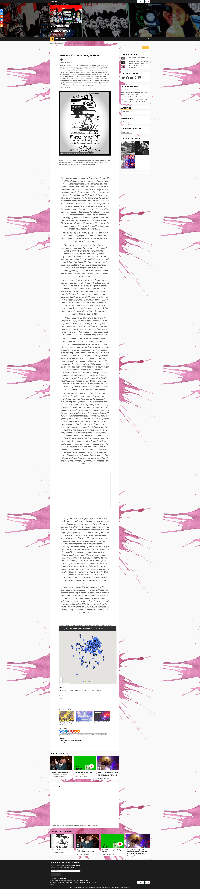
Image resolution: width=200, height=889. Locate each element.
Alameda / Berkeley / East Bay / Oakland (72, 880)
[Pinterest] (72, 731)
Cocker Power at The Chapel (83, 721)
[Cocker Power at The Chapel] (84, 716)
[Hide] (0, 29)
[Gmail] (69, 731)
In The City (87, 880)
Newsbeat (63, 39)
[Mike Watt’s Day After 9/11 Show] (62, 841)
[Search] (148, 38)
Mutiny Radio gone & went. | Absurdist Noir (132, 92)
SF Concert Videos (55, 882)
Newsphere (118, 887)
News (88, 882)
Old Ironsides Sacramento (101, 734)
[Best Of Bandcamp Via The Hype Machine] (85, 763)
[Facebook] (60, 731)
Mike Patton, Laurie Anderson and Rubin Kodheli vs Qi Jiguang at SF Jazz (66, 723)
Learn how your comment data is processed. (86, 825)
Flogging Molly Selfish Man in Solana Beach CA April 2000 (71, 740)
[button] (66, 14)
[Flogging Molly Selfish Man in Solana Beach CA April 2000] (61, 763)
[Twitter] (63, 731)
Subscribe (56, 875)
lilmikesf (70, 62)
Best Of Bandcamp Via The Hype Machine (83, 773)
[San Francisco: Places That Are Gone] (128, 148)
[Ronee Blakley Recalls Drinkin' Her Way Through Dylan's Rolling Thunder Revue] (142, 148)
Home (56, 39)
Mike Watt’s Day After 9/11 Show (62, 850)
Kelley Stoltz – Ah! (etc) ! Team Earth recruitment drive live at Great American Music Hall (108, 774)
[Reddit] (75, 731)
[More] (78, 731)
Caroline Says (72, 734)
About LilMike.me (55, 880)
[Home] (52, 39)
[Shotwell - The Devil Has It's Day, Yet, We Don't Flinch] (128, 162)
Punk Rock (94, 882)
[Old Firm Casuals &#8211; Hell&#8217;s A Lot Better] (102, 716)
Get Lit (71, 882)
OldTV (52, 884)
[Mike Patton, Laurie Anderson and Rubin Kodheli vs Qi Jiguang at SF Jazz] (67, 716)
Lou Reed (86, 734)
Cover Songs (65, 882)
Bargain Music (65, 734)
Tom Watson (71, 735)
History (77, 882)
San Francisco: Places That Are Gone (138, 57)
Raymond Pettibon (63, 735)
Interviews (82, 882)
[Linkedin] (66, 731)
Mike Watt (91, 734)
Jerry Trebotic (80, 734)
